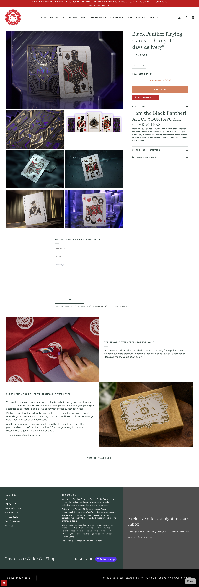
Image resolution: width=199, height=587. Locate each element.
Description (139, 106)
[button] (57, 17)
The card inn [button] (69, 495)
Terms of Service (118, 306)
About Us (9, 526)
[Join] (192, 537)
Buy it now (160, 90)
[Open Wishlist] (4, 583)
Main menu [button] (11, 495)
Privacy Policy (102, 306)
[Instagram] (86, 559)
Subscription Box (12, 512)
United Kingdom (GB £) (99, 5)
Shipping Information (147, 150)
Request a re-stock (146, 157)
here (37, 434)
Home (7, 499)
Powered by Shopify (183, 578)
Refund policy (163, 578)
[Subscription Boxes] (146, 414)
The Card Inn (112, 578)
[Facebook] (76, 559)
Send (69, 299)
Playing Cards (11, 503)
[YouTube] (91, 559)
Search (130, 578)
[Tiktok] (81, 559)
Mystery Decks (11, 517)
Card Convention (12, 521)
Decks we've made (13, 508)
